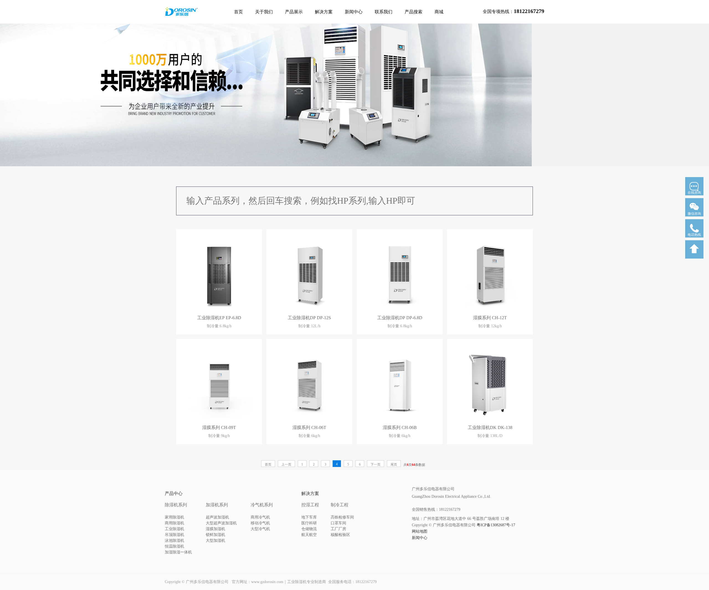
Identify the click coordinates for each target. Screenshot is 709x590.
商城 (439, 11)
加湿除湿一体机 (178, 552)
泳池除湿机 (174, 540)
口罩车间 (338, 523)
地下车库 (309, 517)
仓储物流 (309, 529)
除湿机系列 (176, 504)
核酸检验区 (340, 535)
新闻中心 (354, 11)
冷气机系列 (262, 504)
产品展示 (294, 11)
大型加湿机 (215, 540)
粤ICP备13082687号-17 (496, 525)
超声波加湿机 (217, 517)
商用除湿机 (174, 523)
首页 (238, 11)
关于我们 (264, 11)
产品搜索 (413, 11)
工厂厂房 (338, 529)
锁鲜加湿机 (215, 535)
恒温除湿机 (174, 546)
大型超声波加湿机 (221, 523)
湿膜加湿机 (215, 529)
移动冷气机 (260, 523)
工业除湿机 (174, 529)
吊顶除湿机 (174, 535)
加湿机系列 (217, 504)
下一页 (376, 464)
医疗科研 (309, 523)
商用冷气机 (260, 517)
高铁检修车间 (342, 517)
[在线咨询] (694, 197)
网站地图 (419, 531)
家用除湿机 (174, 517)
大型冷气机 (260, 529)
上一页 (286, 464)
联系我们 (383, 11)
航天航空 (309, 535)
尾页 (394, 464)
